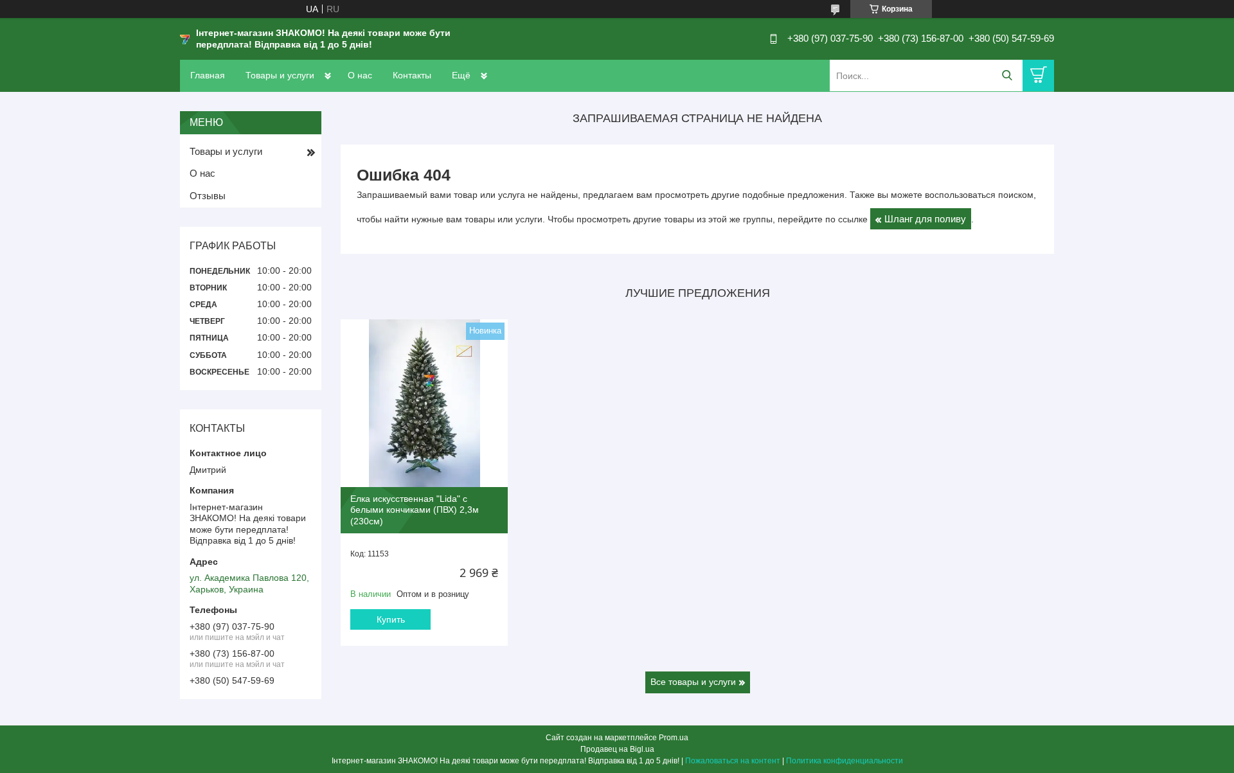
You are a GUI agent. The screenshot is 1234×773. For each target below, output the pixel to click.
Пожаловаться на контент (732, 760)
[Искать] (1007, 75)
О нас (360, 75)
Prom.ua (673, 737)
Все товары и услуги (693, 682)
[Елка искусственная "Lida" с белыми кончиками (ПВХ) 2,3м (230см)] (424, 402)
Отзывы (208, 195)
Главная (207, 75)
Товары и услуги (280, 75)
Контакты (412, 75)
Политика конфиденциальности (844, 760)
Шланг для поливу (925, 218)
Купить (391, 619)
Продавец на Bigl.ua (617, 749)
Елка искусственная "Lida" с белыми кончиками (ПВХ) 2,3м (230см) (414, 509)
